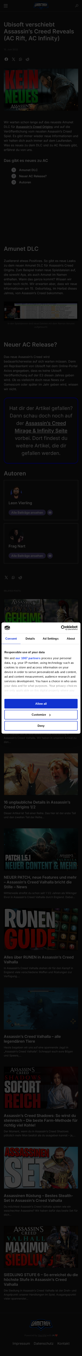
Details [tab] (30, 638)
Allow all (41, 703)
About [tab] (71, 638)
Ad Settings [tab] (51, 638)
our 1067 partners (28, 658)
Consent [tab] (11, 638)
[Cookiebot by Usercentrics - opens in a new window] (61, 627)
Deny (41, 725)
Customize (39, 714)
